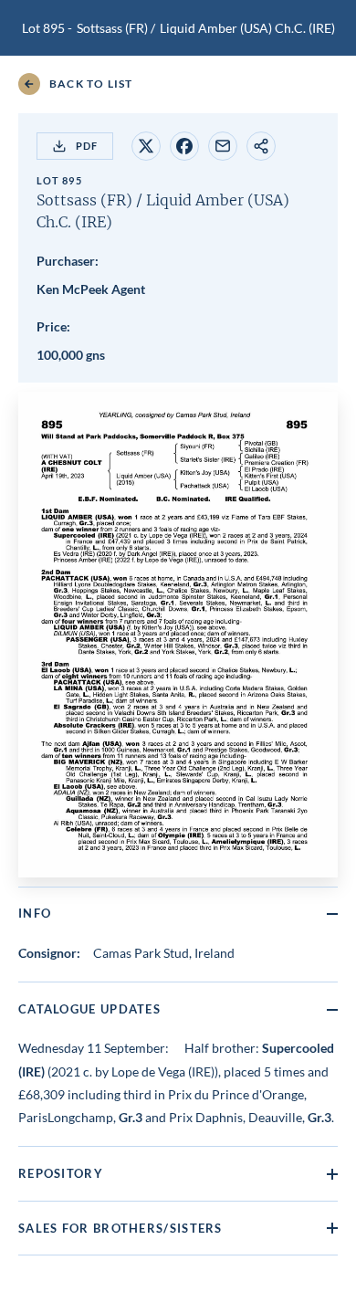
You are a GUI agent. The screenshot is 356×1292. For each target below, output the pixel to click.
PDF (87, 146)
